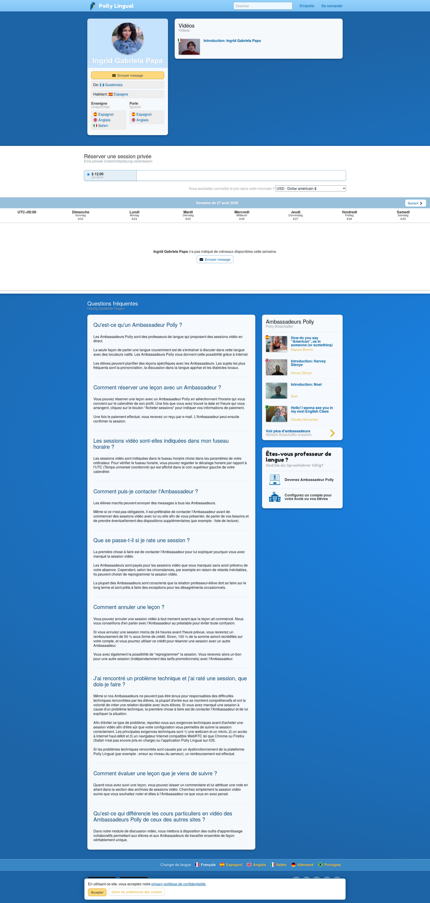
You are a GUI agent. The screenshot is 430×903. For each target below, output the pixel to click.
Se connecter (331, 5)
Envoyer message (130, 75)
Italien (102, 126)
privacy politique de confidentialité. (178, 883)
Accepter (97, 892)
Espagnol (105, 114)
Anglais (103, 120)
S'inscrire (306, 5)
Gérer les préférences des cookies (137, 891)
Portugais (332, 864)
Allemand (305, 864)
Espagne (118, 94)
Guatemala (111, 84)
